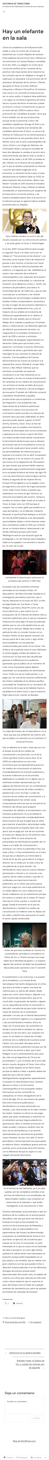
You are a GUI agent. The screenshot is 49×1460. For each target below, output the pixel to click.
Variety (15, 653)
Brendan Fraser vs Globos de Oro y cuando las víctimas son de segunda (30, 1364)
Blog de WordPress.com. (24, 1441)
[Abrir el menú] (4, 11)
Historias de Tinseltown (16, 3)
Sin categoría (35, 1322)
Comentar (36, 1418)
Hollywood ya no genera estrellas (25, 1352)
